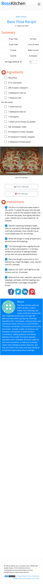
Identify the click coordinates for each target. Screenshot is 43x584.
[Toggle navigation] (39, 4)
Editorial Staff (32, 301)
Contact (36, 578)
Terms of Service (32, 576)
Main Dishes (21, 16)
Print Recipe (22, 186)
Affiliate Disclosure (19, 578)
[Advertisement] (21, 458)
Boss (13, 3)
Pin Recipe (22, 193)
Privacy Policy (21, 576)
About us (30, 578)
